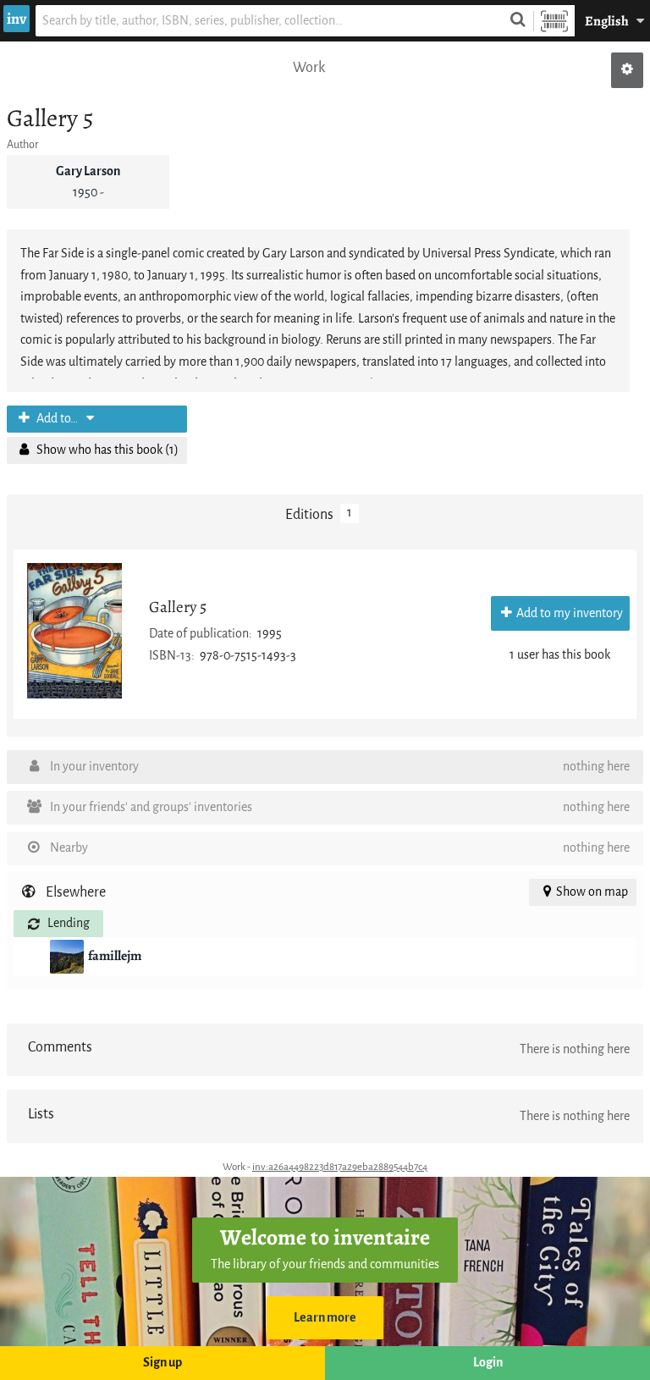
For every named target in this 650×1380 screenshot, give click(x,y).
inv (16, 18)
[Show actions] (627, 70)
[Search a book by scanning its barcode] (554, 20)
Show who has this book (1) (106, 450)
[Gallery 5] (74, 630)
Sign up (162, 1363)
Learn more (325, 1318)
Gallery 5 (178, 606)
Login (488, 1363)
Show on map (592, 892)
